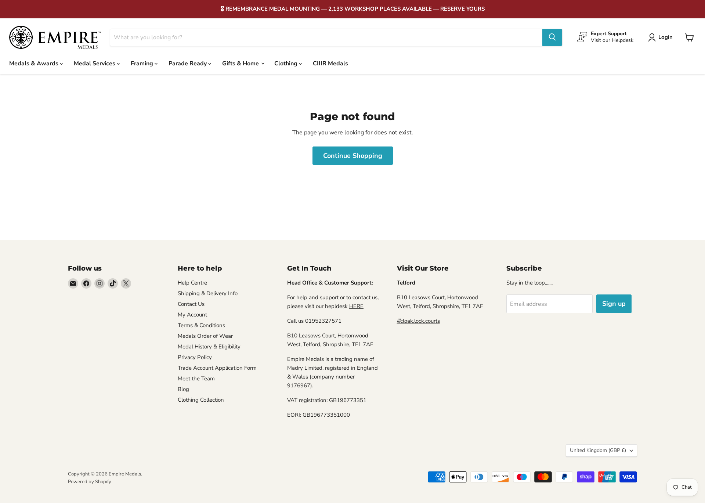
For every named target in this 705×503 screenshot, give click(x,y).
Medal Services (95, 63)
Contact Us (191, 304)
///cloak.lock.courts (418, 321)
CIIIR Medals (330, 63)
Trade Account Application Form (217, 368)
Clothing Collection (201, 400)
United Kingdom (598, 450)
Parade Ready (188, 63)
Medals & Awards (34, 63)
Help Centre (192, 282)
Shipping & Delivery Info (208, 293)
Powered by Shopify (89, 481)
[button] (662, 37)
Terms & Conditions (201, 325)
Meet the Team (196, 378)
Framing (143, 63)
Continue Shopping (352, 155)
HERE (356, 306)
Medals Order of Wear (205, 336)
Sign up (614, 303)
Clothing (286, 63)
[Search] (552, 37)
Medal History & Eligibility (209, 346)
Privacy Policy (195, 357)
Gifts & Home (241, 63)
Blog (183, 389)
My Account (192, 314)
